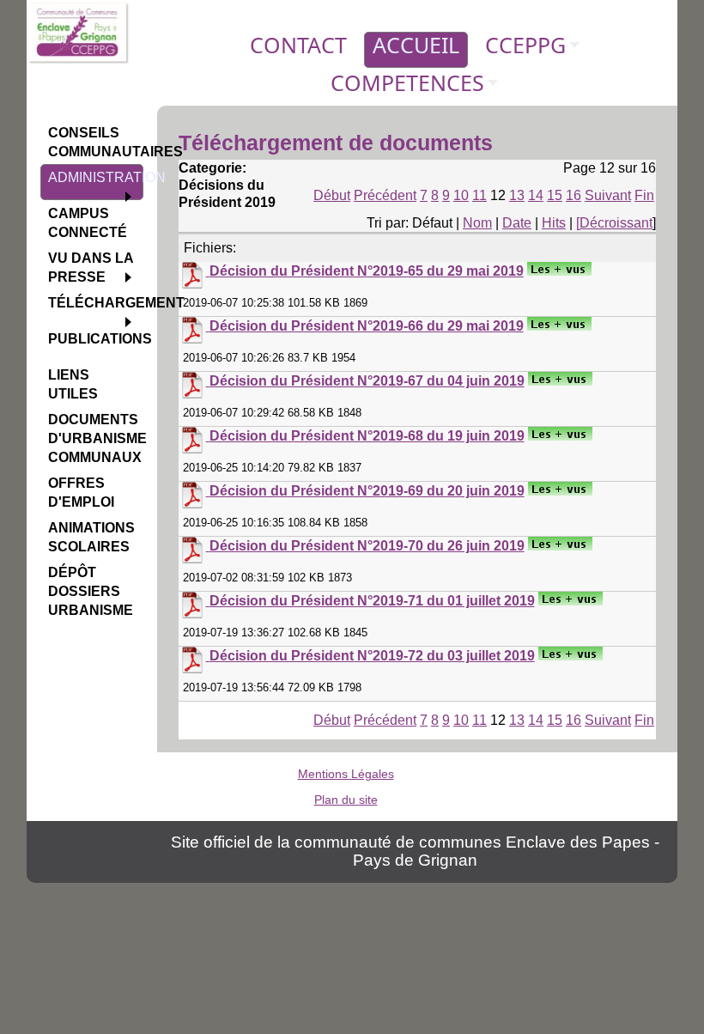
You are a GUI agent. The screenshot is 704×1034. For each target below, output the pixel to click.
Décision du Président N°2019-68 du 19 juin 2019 (367, 436)
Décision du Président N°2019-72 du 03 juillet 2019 (372, 655)
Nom (477, 223)
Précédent (385, 195)
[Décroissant (614, 223)
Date (516, 223)
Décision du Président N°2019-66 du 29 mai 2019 (366, 326)
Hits (554, 223)
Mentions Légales (346, 774)
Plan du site (346, 799)
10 (461, 195)
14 (535, 195)
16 (573, 195)
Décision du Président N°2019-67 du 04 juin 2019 (367, 381)
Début (331, 195)
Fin (644, 195)
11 (479, 195)
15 (554, 195)
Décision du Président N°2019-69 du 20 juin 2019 (367, 491)
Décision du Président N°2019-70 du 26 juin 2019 (367, 545)
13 (517, 195)
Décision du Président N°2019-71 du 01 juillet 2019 (372, 600)
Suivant (608, 195)
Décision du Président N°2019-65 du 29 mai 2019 (366, 271)
